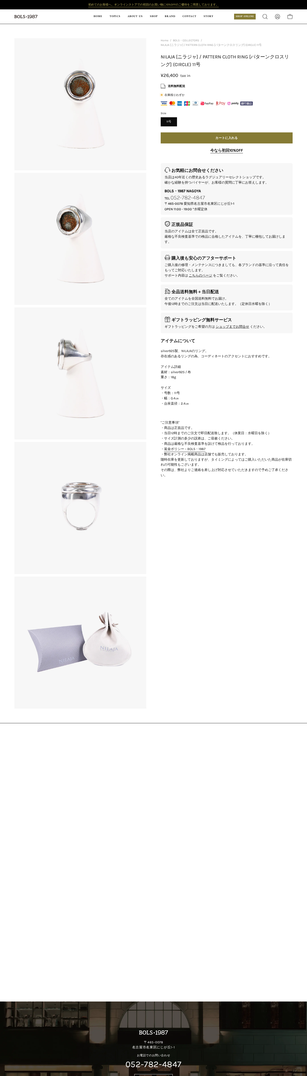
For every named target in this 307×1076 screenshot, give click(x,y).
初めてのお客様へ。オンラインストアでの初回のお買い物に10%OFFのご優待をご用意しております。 (153, 4)
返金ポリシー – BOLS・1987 (185, 449)
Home (164, 40)
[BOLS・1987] (26, 16)
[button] (153, 16)
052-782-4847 (188, 197)
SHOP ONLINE (245, 16)
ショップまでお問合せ (232, 327)
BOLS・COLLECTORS (186, 40)
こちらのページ (200, 275)
